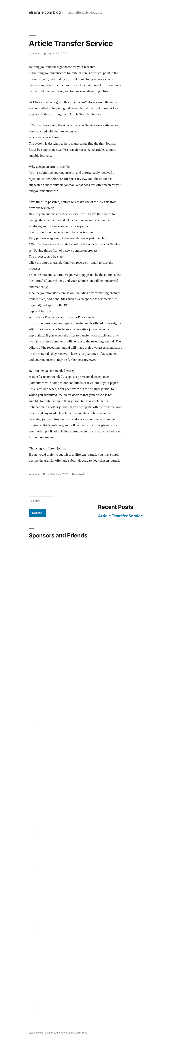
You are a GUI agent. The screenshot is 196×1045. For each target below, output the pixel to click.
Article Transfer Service (120, 516)
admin (36, 53)
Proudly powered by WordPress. (69, 1032)
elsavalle (80, 474)
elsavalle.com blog (45, 12)
